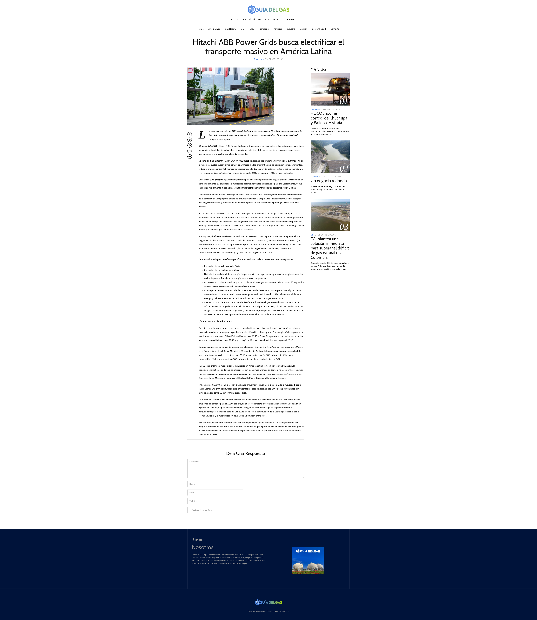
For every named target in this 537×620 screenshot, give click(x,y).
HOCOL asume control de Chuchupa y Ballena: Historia (329, 118)
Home (201, 29)
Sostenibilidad (319, 29)
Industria (291, 29)
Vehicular (278, 29)
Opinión (303, 29)
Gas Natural (230, 29)
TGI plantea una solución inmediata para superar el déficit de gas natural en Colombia (330, 248)
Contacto (334, 29)
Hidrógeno (264, 29)
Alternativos (214, 29)
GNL (252, 29)
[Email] (189, 156)
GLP (243, 29)
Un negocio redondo (329, 180)
